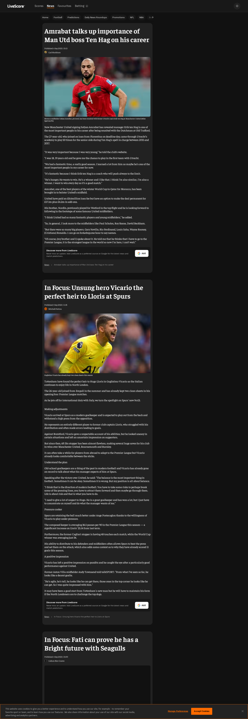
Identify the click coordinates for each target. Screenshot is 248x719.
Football (58, 17)
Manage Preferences (178, 711)
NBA (141, 17)
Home (45, 17)
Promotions (118, 17)
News (50, 6)
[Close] (242, 711)
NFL (132, 17)
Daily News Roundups (96, 17)
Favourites (64, 6)
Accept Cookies (201, 711)
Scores (39, 6)
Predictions (73, 17)
